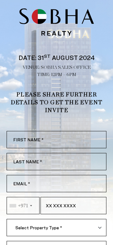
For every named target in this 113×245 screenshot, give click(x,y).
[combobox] (23, 206)
